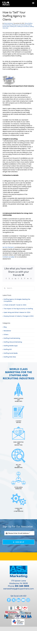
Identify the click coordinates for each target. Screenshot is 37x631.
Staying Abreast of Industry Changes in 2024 (19, 316)
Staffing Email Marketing (12, 338)
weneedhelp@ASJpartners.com (18, 588)
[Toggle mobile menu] (33, 3)
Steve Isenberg (8, 23)
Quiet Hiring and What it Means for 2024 (17, 312)
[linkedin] (18, 600)
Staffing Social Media (23, 26)
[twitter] (14, 600)
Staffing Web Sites (10, 357)
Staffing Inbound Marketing (19, 25)
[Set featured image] (9, 76)
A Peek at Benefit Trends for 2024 (15, 305)
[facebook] (9, 600)
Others (6, 335)
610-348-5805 (22, 586)
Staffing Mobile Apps (11, 346)
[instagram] (28, 600)
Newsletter (7, 331)
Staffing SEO (13, 26)
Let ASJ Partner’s (8, 247)
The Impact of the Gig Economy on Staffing (18, 309)
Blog (26, 23)
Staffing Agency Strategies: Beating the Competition (17, 300)
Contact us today (8, 257)
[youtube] (23, 600)
